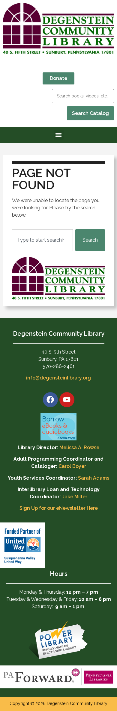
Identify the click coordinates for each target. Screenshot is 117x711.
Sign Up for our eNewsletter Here (59, 508)
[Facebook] (50, 399)
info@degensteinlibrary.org (58, 378)
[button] (59, 135)
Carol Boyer (72, 466)
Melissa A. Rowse (79, 447)
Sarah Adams (93, 478)
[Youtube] (66, 399)
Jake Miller (74, 497)
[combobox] (42, 240)
